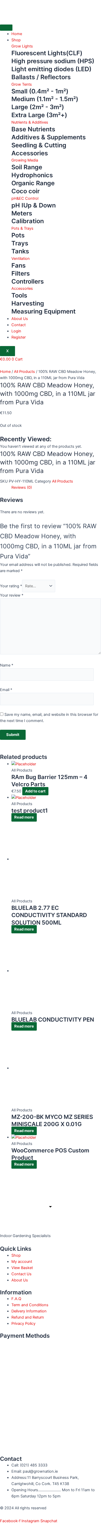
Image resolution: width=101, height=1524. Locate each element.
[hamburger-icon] (6, 28)
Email (6, 689)
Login (16, 331)
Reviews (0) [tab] (21, 487)
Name (6, 665)
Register (18, 337)
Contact (18, 325)
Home (16, 33)
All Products (24, 371)
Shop (16, 40)
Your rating (11, 586)
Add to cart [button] (35, 791)
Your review (11, 595)
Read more (24, 817)
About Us (19, 318)
